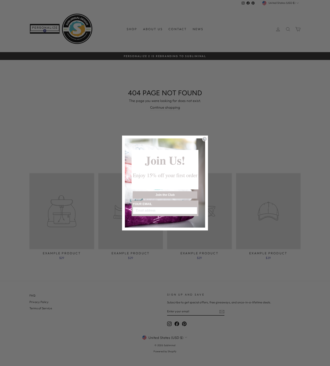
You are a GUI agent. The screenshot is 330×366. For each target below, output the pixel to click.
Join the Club (165, 194)
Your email (142, 204)
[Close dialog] (204, 139)
